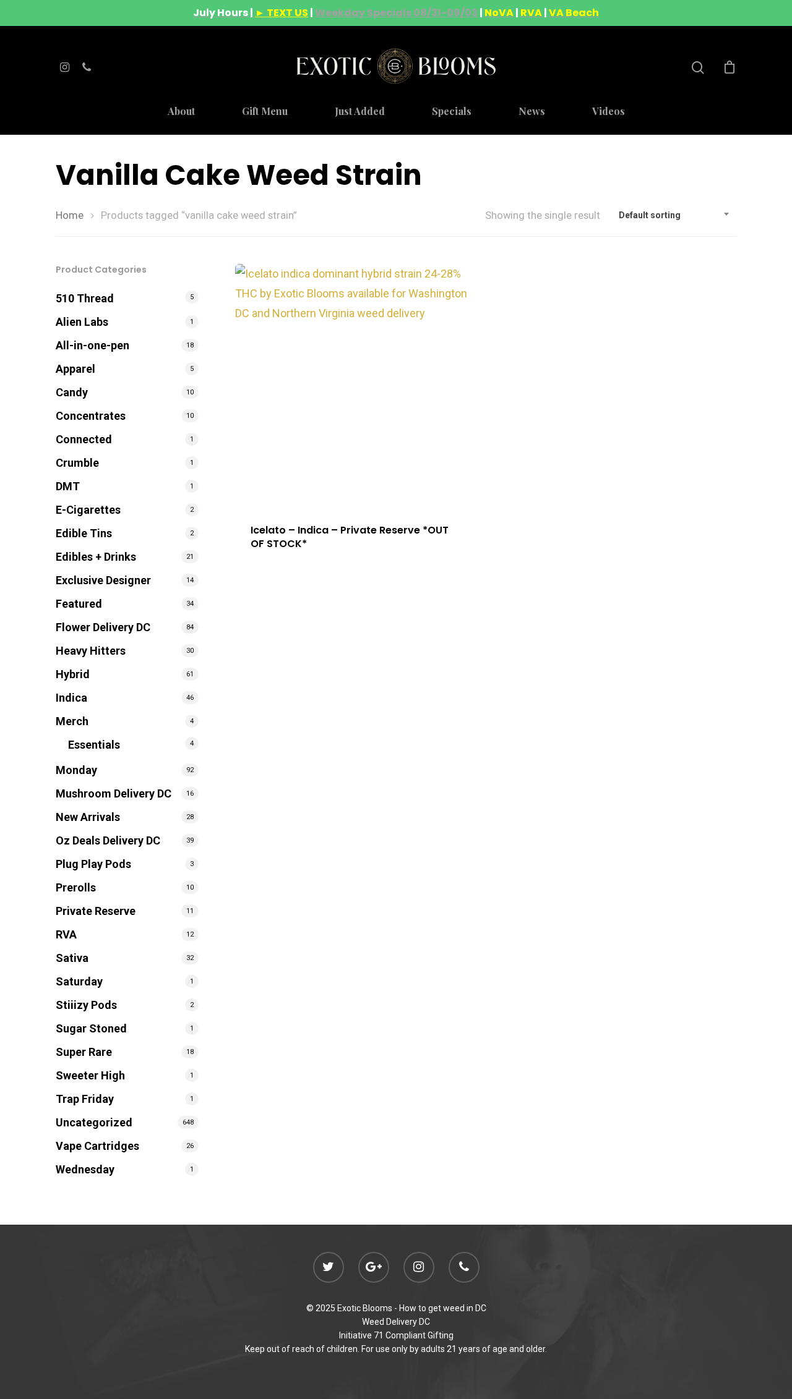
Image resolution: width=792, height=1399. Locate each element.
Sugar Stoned (91, 1028)
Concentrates (91, 415)
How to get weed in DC (442, 1308)
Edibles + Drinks (96, 556)
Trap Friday (85, 1098)
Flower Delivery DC (103, 627)
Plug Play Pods (93, 863)
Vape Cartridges (97, 1145)
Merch (72, 721)
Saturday (79, 981)
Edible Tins (84, 533)
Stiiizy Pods (86, 1004)
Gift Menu (265, 111)
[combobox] (674, 215)
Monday (76, 769)
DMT (68, 486)
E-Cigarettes (88, 509)
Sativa (72, 957)
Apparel (75, 368)
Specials (451, 111)
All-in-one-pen (92, 345)
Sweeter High (90, 1075)
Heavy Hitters (91, 650)
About (181, 111)
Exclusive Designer (103, 580)
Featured (79, 603)
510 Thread (85, 298)
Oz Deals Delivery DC (108, 840)
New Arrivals (88, 816)
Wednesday (85, 1169)
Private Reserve (96, 910)
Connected (84, 439)
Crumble (77, 462)
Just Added (360, 111)
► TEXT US (281, 13)
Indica (71, 697)
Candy (72, 392)
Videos (608, 111)
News (532, 111)
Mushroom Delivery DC (113, 793)
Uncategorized (94, 1122)
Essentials (94, 744)
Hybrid (73, 674)
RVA (66, 934)
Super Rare (84, 1051)
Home (70, 215)
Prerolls (76, 887)
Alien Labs (82, 321)
